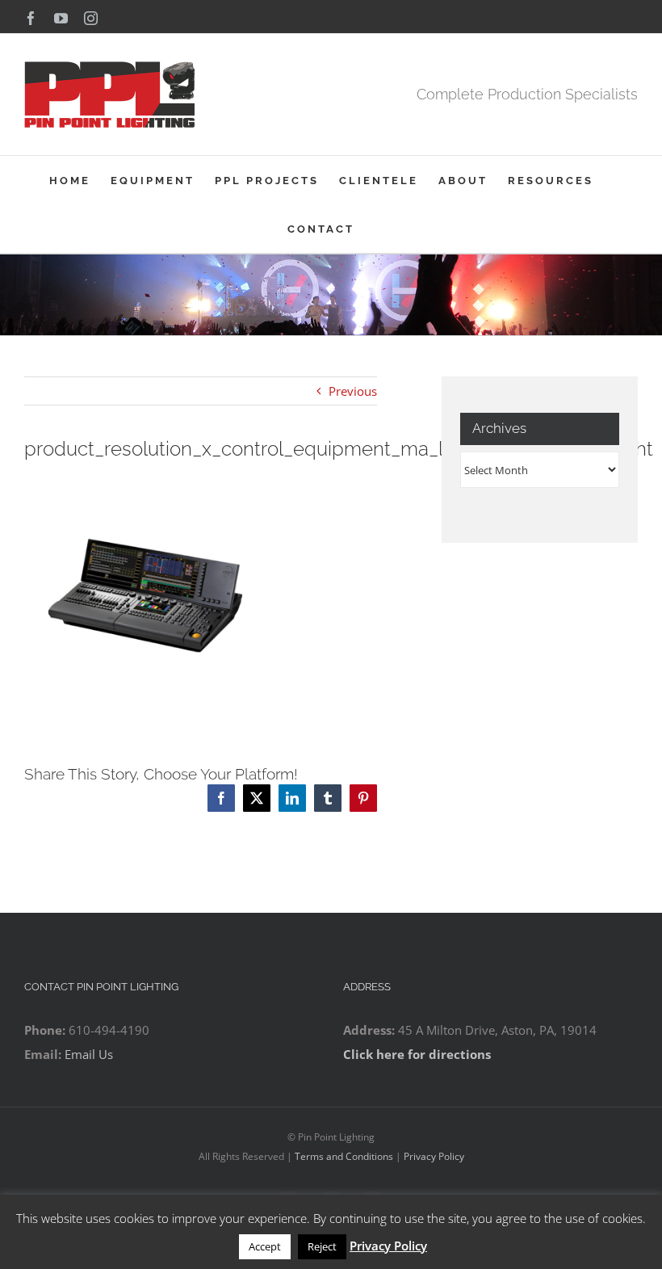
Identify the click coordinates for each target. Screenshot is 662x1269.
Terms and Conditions (344, 1156)
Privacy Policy (434, 1156)
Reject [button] (322, 1246)
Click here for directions (417, 1054)
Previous (353, 391)
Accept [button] (265, 1246)
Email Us (89, 1054)
